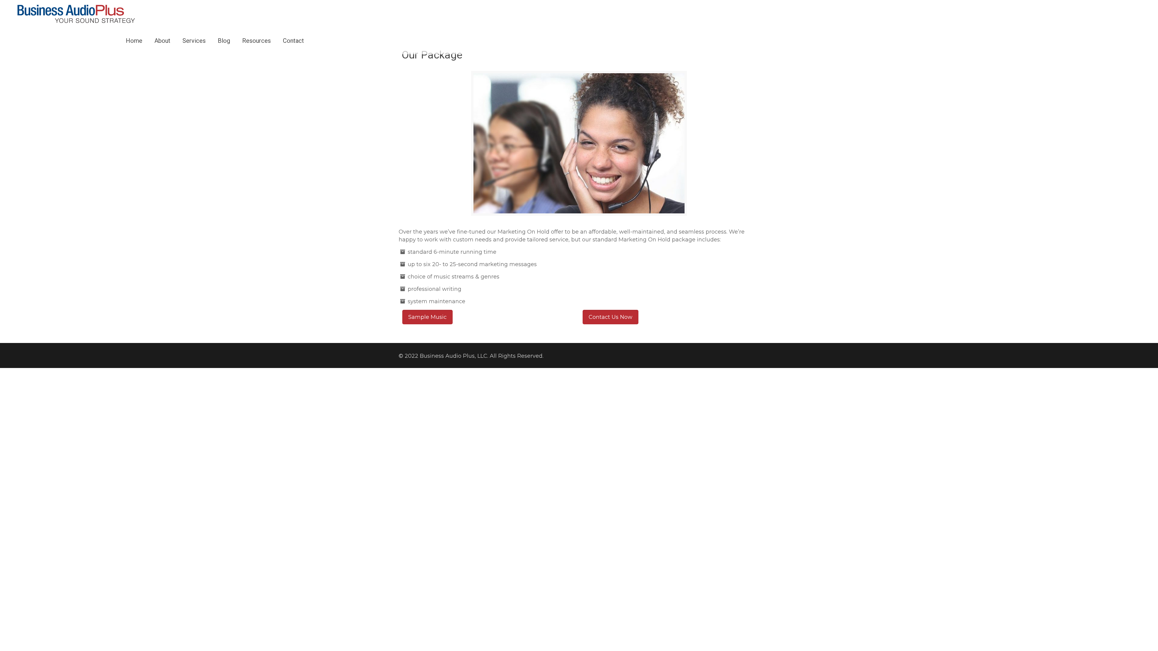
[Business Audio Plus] (76, 13)
